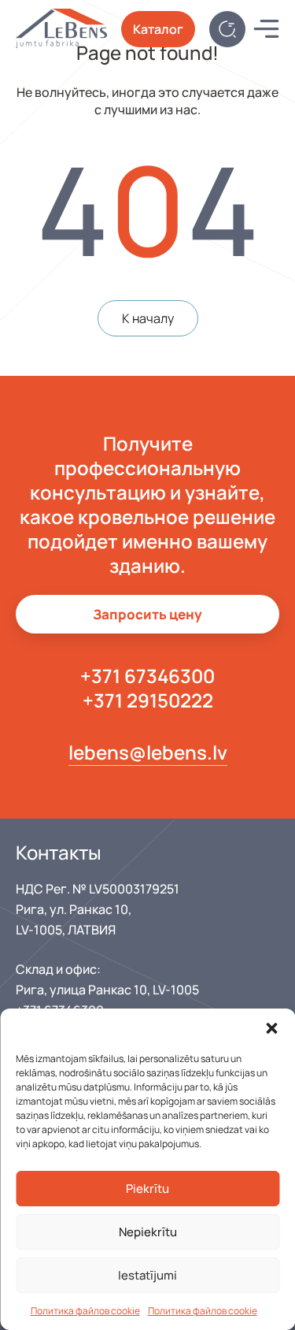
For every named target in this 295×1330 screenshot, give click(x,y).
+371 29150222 (148, 700)
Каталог (158, 29)
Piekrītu (147, 1188)
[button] (271, 1028)
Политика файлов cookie (85, 1310)
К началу (148, 318)
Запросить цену (147, 614)
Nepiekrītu (148, 1232)
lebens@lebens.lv (147, 752)
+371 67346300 (147, 676)
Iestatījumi (147, 1275)
